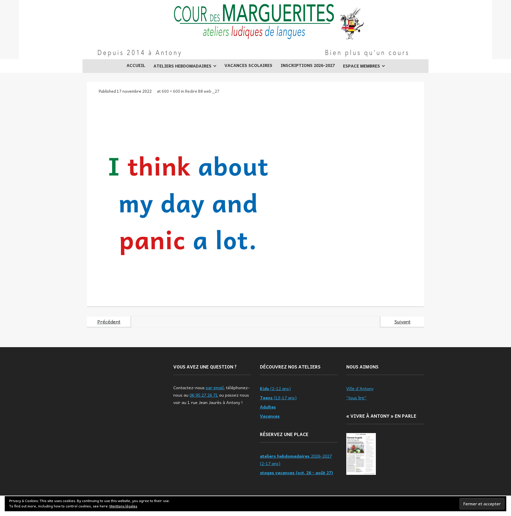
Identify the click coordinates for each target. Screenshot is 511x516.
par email (215, 387)
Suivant (402, 321)
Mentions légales (123, 506)
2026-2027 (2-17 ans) (296, 460)
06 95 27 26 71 (204, 395)
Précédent (108, 321)
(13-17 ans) (278, 397)
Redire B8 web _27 (202, 91)
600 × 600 (171, 91)
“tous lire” (356, 397)
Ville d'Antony (359, 388)
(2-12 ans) (275, 388)
